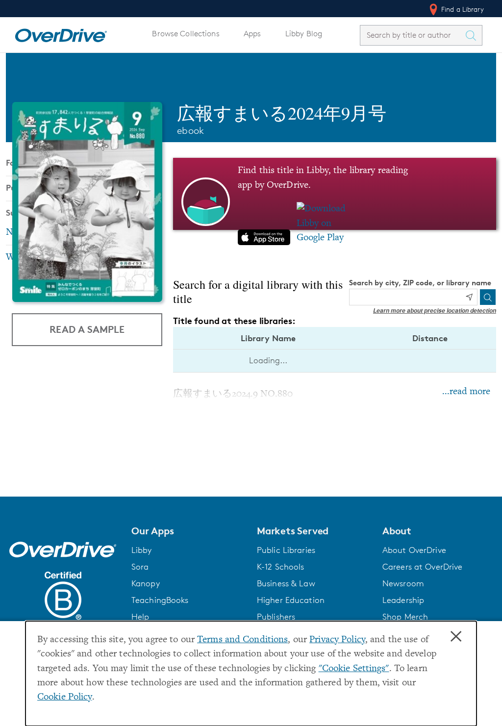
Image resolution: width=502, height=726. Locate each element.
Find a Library (461, 9)
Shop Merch (405, 617)
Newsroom (403, 583)
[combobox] (412, 35)
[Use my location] (469, 297)
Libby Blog (303, 33)
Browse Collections (185, 33)
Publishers (276, 617)
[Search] (488, 297)
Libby (141, 550)
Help (140, 617)
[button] (188, 531)
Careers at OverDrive (422, 567)
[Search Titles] (473, 35)
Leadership (403, 600)
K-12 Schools (280, 567)
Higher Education (291, 600)
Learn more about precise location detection (434, 310)
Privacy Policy (337, 640)
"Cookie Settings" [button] (354, 669)
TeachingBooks (160, 600)
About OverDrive (414, 550)
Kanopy (145, 583)
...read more (466, 392)
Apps (252, 33)
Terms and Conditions (242, 640)
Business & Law (286, 583)
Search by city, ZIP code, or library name (420, 282)
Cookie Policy (64, 697)
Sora (140, 567)
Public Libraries (286, 550)
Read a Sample (87, 329)
